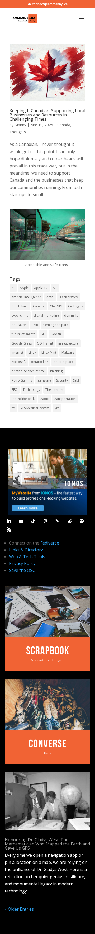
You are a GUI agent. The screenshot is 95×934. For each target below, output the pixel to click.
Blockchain (20, 306)
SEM (76, 380)
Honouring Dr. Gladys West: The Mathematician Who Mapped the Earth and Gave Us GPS (47, 844)
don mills (71, 315)
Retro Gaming (22, 380)
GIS (43, 334)
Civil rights (75, 306)
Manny (20, 124)
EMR (35, 324)
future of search (23, 334)
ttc (13, 408)
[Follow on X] (57, 521)
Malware (67, 352)
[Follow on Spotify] (82, 521)
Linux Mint (48, 352)
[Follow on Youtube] (21, 521)
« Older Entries (19, 909)
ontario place (64, 362)
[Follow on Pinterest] (45, 521)
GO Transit (45, 343)
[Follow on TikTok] (33, 521)
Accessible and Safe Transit (47, 264)
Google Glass (22, 343)
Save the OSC (22, 570)
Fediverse (49, 543)
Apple (24, 288)
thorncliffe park (23, 399)
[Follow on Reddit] (69, 521)
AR (55, 288)
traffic (44, 399)
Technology (31, 389)
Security (62, 380)
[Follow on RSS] (9, 529)
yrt (57, 408)
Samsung (44, 380)
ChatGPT (56, 306)
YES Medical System (35, 408)
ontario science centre (28, 371)
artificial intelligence (26, 297)
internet (17, 352)
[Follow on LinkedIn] (9, 521)
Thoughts (18, 131)
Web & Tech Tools (27, 557)
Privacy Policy (22, 563)
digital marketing (46, 315)
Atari (50, 297)
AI (13, 288)
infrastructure (68, 343)
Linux (32, 352)
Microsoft (19, 362)
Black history (68, 297)
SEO (14, 389)
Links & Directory (26, 550)
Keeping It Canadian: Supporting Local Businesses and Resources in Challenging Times (47, 115)
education (19, 324)
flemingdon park (55, 324)
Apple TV (41, 288)
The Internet (54, 389)
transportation (65, 399)
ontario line (39, 362)
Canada (63, 124)
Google (56, 334)
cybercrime (20, 315)
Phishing (56, 371)
